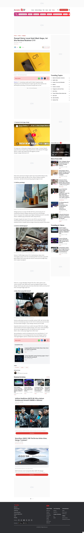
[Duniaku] (19, 10)
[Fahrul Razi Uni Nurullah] (15, 372)
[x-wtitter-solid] (45, 78)
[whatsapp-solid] (39, 78)
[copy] (48, 78)
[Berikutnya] (50, 384)
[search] (58, 10)
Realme (16, 82)
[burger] (69, 10)
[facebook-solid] (42, 78)
